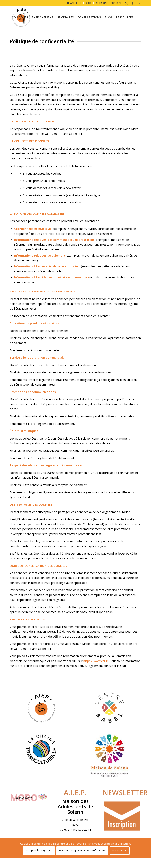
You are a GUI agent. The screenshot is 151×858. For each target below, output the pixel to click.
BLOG (88, 2)
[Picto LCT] (41, 749)
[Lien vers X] (126, 3)
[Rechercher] (22, 40)
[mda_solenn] (109, 755)
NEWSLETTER (74, 2)
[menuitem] (74, 3)
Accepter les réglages (39, 850)
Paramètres (119, 850)
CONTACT (116, 2)
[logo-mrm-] (29, 799)
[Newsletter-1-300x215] (122, 816)
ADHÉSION (101, 2)
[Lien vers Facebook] (132, 3)
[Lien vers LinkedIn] (138, 3)
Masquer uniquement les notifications (82, 850)
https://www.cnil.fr (95, 661)
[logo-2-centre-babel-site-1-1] (109, 708)
